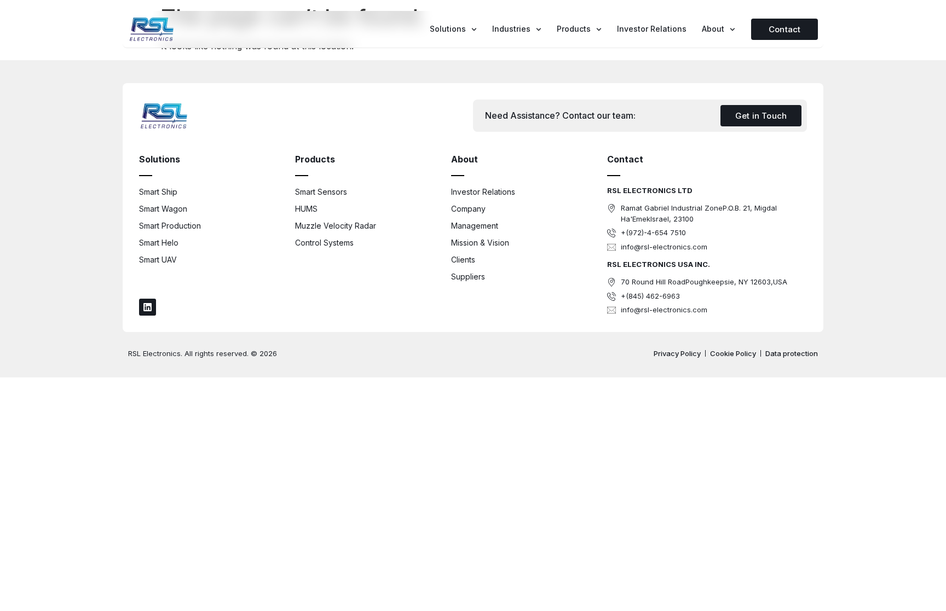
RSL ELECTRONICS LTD (650, 190)
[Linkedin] (147, 307)
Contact (625, 159)
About (713, 28)
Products (574, 28)
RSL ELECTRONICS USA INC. (658, 264)
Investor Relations (652, 28)
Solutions (448, 28)
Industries (511, 28)
